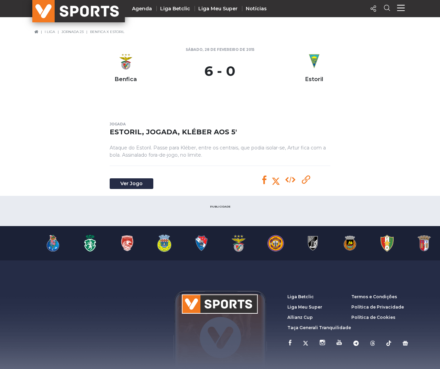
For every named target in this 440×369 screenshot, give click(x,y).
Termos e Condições (374, 296)
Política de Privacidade (377, 307)
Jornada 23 (73, 32)
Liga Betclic (175, 8)
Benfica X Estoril (107, 32)
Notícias (256, 8)
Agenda (142, 8)
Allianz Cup (300, 317)
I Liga (50, 32)
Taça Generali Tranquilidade (319, 327)
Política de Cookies (373, 317)
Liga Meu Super (218, 8)
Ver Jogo (131, 183)
